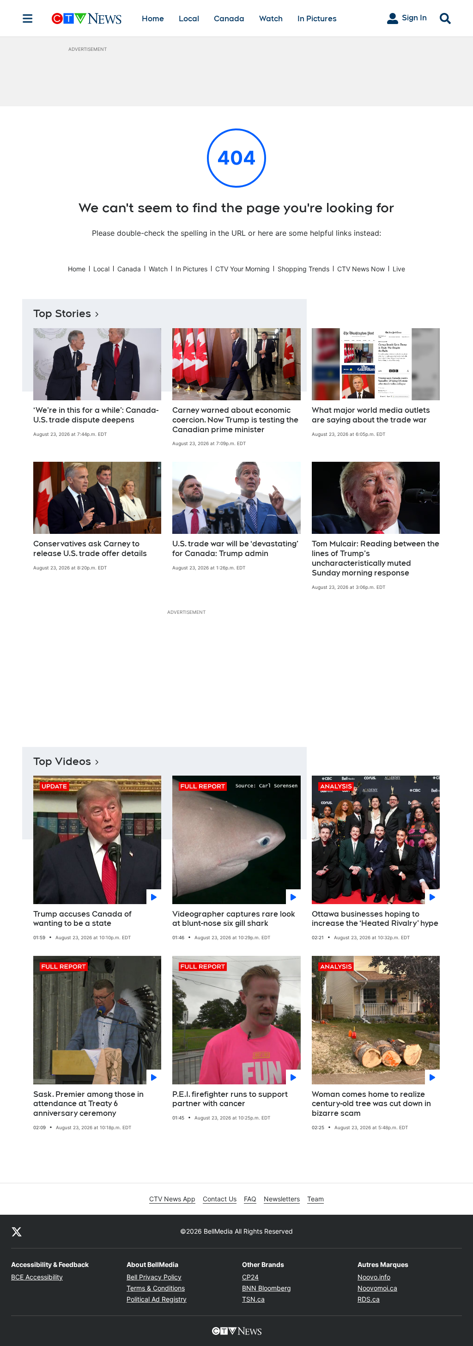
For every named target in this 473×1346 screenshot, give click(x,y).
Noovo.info (374, 1277)
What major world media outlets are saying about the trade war (371, 415)
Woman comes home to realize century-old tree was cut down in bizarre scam (371, 1104)
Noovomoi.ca (377, 1288)
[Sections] (27, 18)
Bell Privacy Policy (154, 1277)
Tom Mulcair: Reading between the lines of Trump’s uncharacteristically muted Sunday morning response (375, 558)
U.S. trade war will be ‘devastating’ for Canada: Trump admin (235, 548)
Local (189, 18)
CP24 (250, 1277)
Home (153, 18)
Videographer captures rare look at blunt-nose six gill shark (233, 919)
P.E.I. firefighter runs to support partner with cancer (230, 1099)
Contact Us (219, 1199)
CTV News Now (361, 269)
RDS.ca (369, 1299)
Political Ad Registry (157, 1299)
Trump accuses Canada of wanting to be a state (82, 919)
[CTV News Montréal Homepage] (86, 18)
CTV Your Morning (242, 269)
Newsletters (282, 1199)
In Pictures (317, 18)
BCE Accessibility (37, 1277)
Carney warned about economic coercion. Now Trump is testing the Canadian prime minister (235, 420)
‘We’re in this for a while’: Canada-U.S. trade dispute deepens (95, 415)
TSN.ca (253, 1299)
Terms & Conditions (156, 1288)
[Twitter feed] (16, 1231)
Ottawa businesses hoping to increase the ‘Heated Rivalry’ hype (375, 919)
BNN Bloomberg (266, 1288)
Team (315, 1199)
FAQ (250, 1199)
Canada (229, 18)
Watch (271, 18)
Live (399, 269)
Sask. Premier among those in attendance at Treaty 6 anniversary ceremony (88, 1104)
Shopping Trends (303, 269)
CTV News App (172, 1199)
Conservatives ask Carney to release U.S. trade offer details (90, 548)
